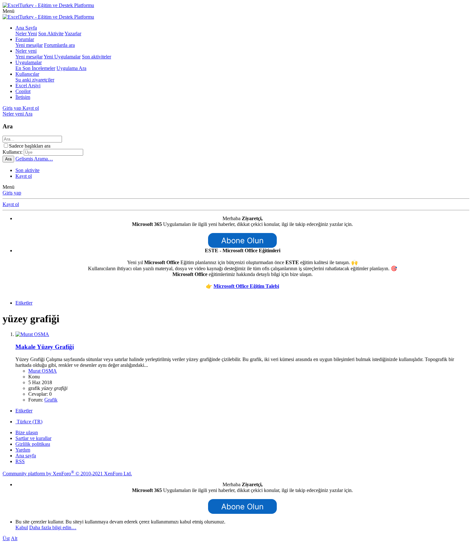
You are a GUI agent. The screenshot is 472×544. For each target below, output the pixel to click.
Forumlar (24, 39)
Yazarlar (73, 33)
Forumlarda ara (59, 45)
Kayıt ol (23, 176)
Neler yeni (26, 51)
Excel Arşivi (27, 85)
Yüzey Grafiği (44, 346)
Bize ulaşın (26, 432)
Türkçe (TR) (28, 421)
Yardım (22, 450)
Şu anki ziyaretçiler (34, 79)
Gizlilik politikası (32, 444)
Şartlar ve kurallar (33, 438)
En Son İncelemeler (35, 68)
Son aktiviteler (96, 56)
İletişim (22, 97)
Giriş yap (12, 192)
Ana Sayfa (26, 27)
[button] (8, 11)
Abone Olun (242, 240)
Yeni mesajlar (29, 45)
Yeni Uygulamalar (62, 56)
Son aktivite (27, 170)
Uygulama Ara (71, 68)
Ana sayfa (25, 455)
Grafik (50, 399)
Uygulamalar (28, 62)
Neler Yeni (26, 33)
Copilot (23, 91)
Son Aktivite (51, 33)
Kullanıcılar (27, 74)
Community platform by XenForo (67, 473)
